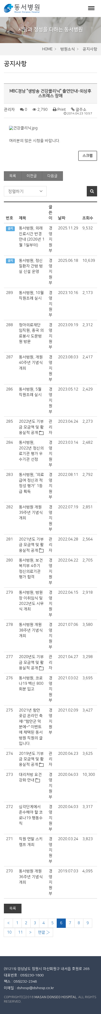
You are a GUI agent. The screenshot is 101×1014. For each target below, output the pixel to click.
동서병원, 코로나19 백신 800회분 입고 (31, 683)
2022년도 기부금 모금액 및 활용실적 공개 (31, 427)
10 (9, 932)
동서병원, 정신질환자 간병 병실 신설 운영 (31, 266)
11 (20, 932)
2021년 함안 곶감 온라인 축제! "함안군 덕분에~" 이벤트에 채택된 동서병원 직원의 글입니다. (31, 727)
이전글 (32, 176)
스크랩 (88, 156)
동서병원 (22, 8)
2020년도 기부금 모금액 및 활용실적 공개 (31, 662)
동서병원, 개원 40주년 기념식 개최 (31, 363)
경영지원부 (50, 239)
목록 (12, 176)
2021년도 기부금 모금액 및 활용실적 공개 (31, 545)
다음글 (52, 176)
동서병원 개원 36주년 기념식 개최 (31, 877)
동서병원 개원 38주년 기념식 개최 (31, 630)
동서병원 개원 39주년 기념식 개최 (31, 512)
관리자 (9, 109)
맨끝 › (44, 932)
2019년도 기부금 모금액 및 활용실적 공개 (31, 759)
